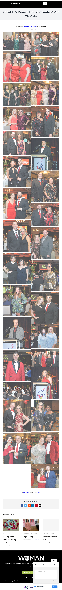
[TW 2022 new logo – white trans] (15, 3)
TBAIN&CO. (21, 581)
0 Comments (13, 545)
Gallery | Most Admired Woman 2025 (50, 537)
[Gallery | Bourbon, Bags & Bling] (31, 524)
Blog (31, 566)
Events (38, 492)
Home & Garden (30, 563)
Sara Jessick (26, 492)
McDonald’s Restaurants (30, 26)
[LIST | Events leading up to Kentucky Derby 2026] (11, 524)
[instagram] (32, 577)
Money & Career (20, 563)
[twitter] (29, 577)
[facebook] (26, 577)
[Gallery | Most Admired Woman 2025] (51, 525)
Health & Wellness (10, 563)
